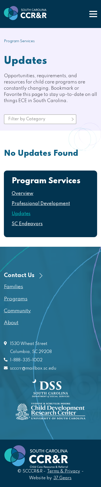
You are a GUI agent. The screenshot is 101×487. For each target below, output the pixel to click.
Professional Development (41, 203)
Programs (15, 299)
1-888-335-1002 (26, 360)
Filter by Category (26, 119)
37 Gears (62, 478)
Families (13, 287)
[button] (93, 14)
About (11, 323)
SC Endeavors (27, 224)
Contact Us (20, 275)
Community (17, 311)
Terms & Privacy (63, 471)
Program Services (19, 41)
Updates (21, 213)
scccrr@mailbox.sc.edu (33, 368)
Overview (22, 193)
